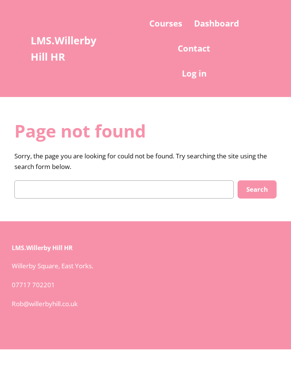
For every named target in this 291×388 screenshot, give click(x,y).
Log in (194, 73)
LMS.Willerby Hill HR (42, 248)
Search (257, 189)
